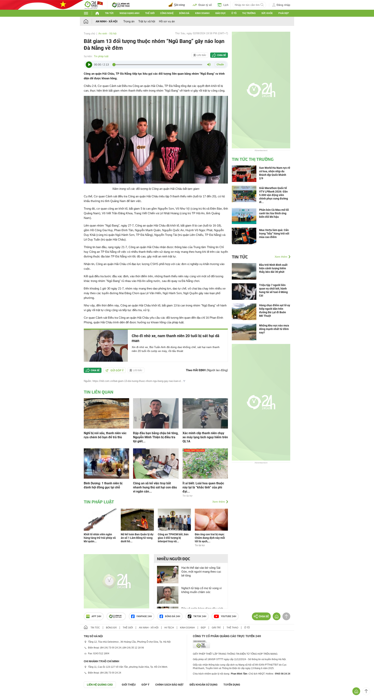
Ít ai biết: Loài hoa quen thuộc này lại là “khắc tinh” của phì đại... (203, 487)
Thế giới (149, 13)
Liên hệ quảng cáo (100, 684)
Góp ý (145, 684)
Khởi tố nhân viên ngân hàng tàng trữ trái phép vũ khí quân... (100, 538)
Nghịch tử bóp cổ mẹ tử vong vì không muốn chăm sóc (201, 590)
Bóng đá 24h (172, 616)
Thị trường (249, 13)
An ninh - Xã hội (106, 21)
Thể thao (232, 627)
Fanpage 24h (144, 616)
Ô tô (233, 13)
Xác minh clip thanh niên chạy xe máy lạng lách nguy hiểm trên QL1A (205, 437)
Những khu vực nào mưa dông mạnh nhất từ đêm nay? (274, 329)
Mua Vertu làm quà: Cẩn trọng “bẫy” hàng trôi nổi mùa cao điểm (274, 233)
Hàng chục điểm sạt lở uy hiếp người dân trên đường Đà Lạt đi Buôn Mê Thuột (274, 310)
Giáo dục (220, 13)
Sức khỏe (267, 13)
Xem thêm (218, 501)
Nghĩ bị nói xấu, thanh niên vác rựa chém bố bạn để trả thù (105, 435)
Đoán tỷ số (205, 4)
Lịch (225, 4)
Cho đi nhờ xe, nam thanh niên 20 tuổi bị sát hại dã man (175, 338)
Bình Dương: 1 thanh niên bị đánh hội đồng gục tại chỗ (103, 485)
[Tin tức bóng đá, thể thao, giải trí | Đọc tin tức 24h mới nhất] (93, 4)
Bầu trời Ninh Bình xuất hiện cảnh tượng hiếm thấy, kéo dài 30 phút (273, 268)
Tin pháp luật (101, 56)
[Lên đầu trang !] (366, 691)
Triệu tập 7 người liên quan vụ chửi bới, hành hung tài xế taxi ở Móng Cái (273, 290)
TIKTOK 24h (199, 616)
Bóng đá (184, 13)
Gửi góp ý (117, 370)
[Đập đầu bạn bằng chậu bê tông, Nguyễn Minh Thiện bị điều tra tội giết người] (155, 413)
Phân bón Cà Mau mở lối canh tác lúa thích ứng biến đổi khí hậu (274, 213)
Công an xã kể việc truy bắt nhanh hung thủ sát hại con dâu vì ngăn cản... (155, 487)
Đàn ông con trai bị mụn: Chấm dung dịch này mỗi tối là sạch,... (210, 538)
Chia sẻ (221, 55)
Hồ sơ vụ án (167, 21)
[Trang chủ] (90, 21)
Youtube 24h (228, 616)
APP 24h (96, 616)
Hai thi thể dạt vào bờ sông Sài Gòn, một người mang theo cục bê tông (201, 571)
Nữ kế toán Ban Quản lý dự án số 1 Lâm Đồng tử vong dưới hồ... (137, 538)
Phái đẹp (283, 13)
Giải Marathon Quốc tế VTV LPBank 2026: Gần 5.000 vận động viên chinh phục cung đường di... (273, 195)
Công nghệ (167, 13)
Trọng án (128, 21)
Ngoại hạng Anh (129, 13)
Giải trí (216, 627)
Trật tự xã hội (146, 21)
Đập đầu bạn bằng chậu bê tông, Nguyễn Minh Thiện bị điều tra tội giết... (155, 437)
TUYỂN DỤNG (231, 684)
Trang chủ (89, 33)
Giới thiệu (129, 684)
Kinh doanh (202, 13)
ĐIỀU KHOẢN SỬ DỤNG (204, 684)
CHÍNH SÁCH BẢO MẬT (169, 684)
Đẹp (203, 627)
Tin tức (109, 13)
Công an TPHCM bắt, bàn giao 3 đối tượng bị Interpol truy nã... (173, 538)
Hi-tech (169, 627)
